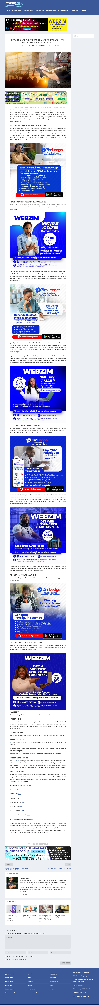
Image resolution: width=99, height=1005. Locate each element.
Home (8, 10)
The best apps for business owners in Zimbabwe (11, 917)
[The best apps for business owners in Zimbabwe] (13, 909)
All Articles (45, 46)
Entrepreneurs (63, 10)
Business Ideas (16, 10)
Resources (75, 10)
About (84, 10)
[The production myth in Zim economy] (30, 909)
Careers (30, 985)
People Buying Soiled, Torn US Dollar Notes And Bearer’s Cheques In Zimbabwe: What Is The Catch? (46, 918)
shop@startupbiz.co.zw (83, 996)
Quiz (51, 985)
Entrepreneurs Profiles (11, 993)
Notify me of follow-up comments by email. (20, 956)
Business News (51, 10)
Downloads (53, 977)
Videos (52, 989)
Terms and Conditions (33, 993)
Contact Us (30, 981)
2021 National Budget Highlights (61, 916)
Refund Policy (31, 989)
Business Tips (40, 10)
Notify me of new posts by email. (16, 959)
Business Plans (28, 10)
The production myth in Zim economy (29, 916)
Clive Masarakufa (27, 46)
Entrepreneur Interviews (11, 989)
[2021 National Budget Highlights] (62, 909)
